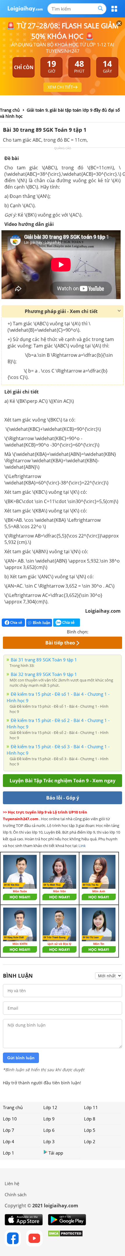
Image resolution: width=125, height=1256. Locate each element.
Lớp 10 (10, 1119)
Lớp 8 (89, 1119)
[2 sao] (100, 631)
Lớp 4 (8, 1141)
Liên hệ (12, 1183)
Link (82, 845)
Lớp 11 (91, 1107)
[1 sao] (93, 631)
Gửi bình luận (21, 1057)
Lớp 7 (8, 1130)
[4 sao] (113, 631)
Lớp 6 (49, 1130)
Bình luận (41, 623)
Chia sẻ (15, 622)
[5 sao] (120, 631)
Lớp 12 (50, 1107)
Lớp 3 (49, 1141)
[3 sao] (106, 631)
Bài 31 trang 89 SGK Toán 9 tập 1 (44, 660)
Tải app (56, 1153)
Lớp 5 (89, 1130)
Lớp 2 (89, 1141)
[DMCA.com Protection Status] (65, 1238)
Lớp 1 (8, 1153)
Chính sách (15, 1194)
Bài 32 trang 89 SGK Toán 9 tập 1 (44, 674)
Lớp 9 (49, 1119)
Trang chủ (13, 1107)
